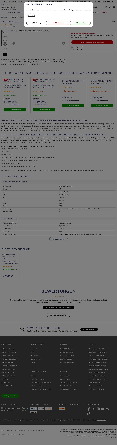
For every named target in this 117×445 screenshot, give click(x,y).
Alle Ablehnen (59, 23)
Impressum (31, 14)
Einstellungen (37, 23)
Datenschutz (31, 16)
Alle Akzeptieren (81, 23)
